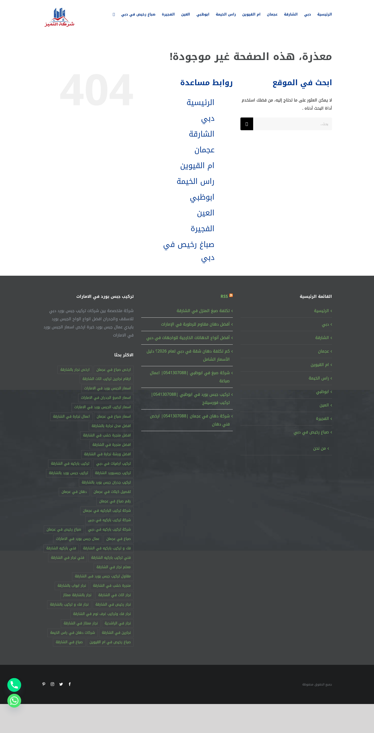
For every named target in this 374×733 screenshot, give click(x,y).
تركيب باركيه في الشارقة (70, 463)
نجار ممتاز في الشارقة (81, 623)
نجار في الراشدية (118, 623)
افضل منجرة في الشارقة (111, 444)
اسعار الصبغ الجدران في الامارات (106, 397)
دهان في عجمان (74, 491)
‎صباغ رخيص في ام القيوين (110, 642)
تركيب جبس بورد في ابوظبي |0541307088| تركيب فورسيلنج (190, 398)
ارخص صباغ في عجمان (113, 369)
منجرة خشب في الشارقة (112, 585)
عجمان (204, 150)
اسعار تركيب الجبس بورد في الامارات (102, 407)
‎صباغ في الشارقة (69, 642)
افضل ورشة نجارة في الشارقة (107, 454)
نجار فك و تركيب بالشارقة (69, 604)
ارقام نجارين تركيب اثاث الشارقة (106, 378)
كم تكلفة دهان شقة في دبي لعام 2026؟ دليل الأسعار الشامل (188, 355)
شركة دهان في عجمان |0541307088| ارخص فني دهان (190, 420)
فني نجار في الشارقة (67, 557)
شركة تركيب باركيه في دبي (109, 529)
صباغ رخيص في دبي (188, 251)
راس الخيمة (195, 181)
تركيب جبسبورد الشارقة (113, 473)
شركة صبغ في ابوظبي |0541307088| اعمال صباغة (190, 377)
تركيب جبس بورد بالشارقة (68, 473)
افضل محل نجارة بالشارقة (111, 425)
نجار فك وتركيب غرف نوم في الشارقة (102, 613)
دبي (207, 118)
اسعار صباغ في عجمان (114, 416)
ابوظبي (202, 197)
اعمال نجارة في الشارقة (71, 416)
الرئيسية (200, 102)
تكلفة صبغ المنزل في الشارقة (203, 311)
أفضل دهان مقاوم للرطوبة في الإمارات (195, 324)
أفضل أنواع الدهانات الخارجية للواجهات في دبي (188, 338)
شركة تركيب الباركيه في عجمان (107, 510)
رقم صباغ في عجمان (115, 501)
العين (205, 213)
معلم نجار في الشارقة (113, 567)
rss (224, 296)
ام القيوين (197, 165)
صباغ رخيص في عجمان (64, 529)
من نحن (319, 448)
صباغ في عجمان (118, 538)
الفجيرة (202, 229)
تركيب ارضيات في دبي (113, 463)
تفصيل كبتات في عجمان (112, 491)
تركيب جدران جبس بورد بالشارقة (106, 482)
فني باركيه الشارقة (61, 548)
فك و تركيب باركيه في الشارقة (107, 548)
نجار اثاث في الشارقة (114, 595)
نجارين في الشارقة (116, 632)
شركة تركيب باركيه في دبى (109, 520)
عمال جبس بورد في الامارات (77, 538)
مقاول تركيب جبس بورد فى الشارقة (103, 576)
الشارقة (201, 134)
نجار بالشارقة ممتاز (77, 595)
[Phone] (14, 685)
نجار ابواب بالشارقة (71, 585)
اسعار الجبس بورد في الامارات (107, 388)
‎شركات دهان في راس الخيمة (72, 632)
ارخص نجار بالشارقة (75, 369)
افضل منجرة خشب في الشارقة (107, 435)
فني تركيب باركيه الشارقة (111, 557)
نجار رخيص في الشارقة (113, 604)
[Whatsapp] (14, 701)
